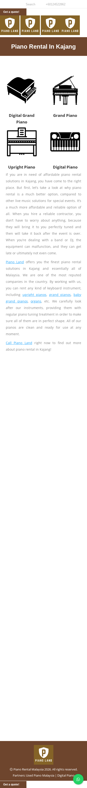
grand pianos (60, 294)
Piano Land (15, 262)
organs (36, 301)
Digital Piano (65, 775)
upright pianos (35, 294)
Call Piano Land (19, 343)
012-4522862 (43, 705)
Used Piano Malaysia (40, 775)
